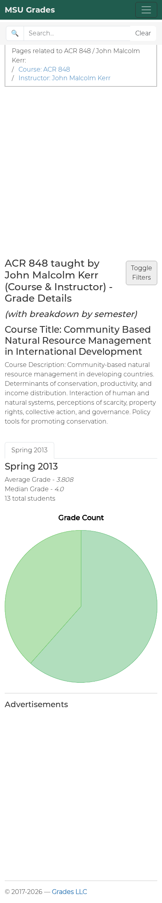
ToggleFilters (141, 272)
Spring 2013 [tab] (29, 450)
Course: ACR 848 (44, 69)
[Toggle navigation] (146, 10)
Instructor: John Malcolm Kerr (64, 78)
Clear (143, 33)
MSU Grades (30, 10)
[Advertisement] (81, 172)
